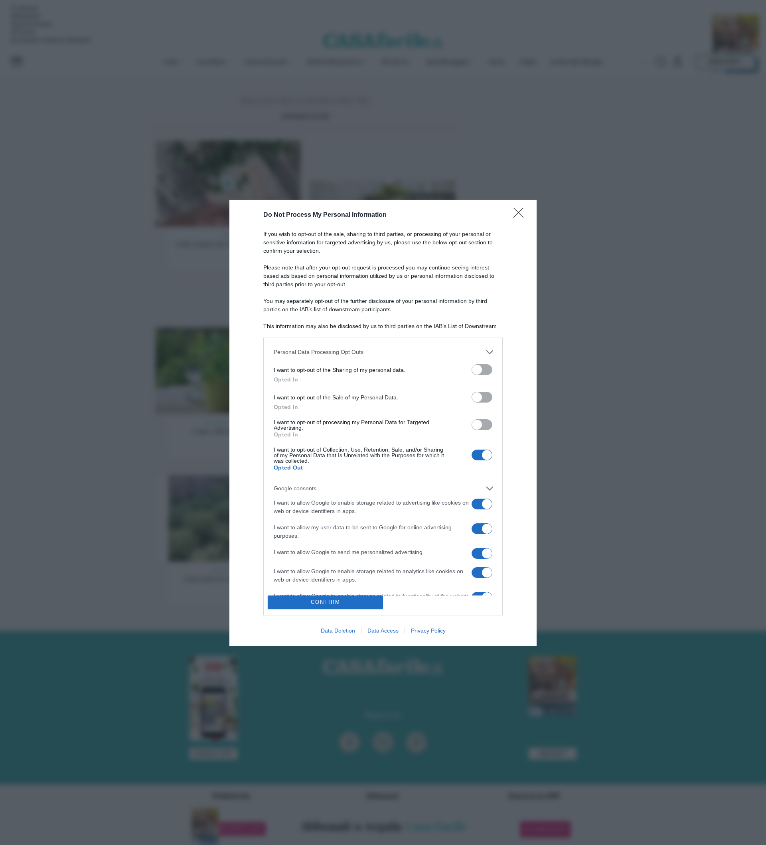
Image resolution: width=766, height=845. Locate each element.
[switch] (482, 369)
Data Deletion (338, 630)
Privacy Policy (428, 630)
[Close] (521, 215)
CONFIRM (325, 602)
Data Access (383, 630)
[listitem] (383, 352)
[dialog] (383, 423)
